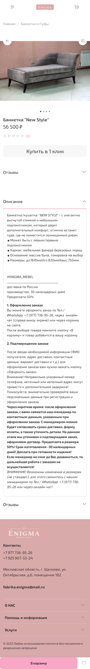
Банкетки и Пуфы (35, 24)
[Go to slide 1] (40, 111)
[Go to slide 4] (49, 111)
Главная (9, 24)
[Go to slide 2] (43, 111)
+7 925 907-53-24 (18, 558)
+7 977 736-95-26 (17, 552)
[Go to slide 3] (46, 111)
